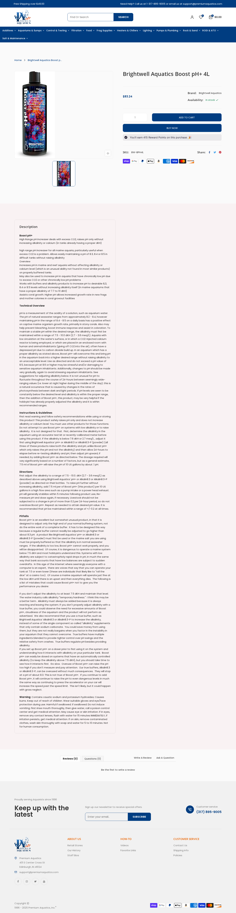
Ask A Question (165, 757)
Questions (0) (92, 758)
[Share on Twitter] (214, 152)
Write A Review (143, 757)
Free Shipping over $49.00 (29, 3)
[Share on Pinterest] (220, 152)
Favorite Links (128, 850)
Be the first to (118, 769)
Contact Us (180, 845)
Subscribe (139, 816)
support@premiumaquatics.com (202, 3)
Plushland (71, 907)
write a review (126, 769)
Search (123, 17)
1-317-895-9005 (156, 3)
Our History (73, 850)
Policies (177, 855)
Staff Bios (73, 855)
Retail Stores (75, 845)
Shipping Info (181, 850)
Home (18, 60)
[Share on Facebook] (209, 152)
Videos (124, 845)
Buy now (172, 128)
